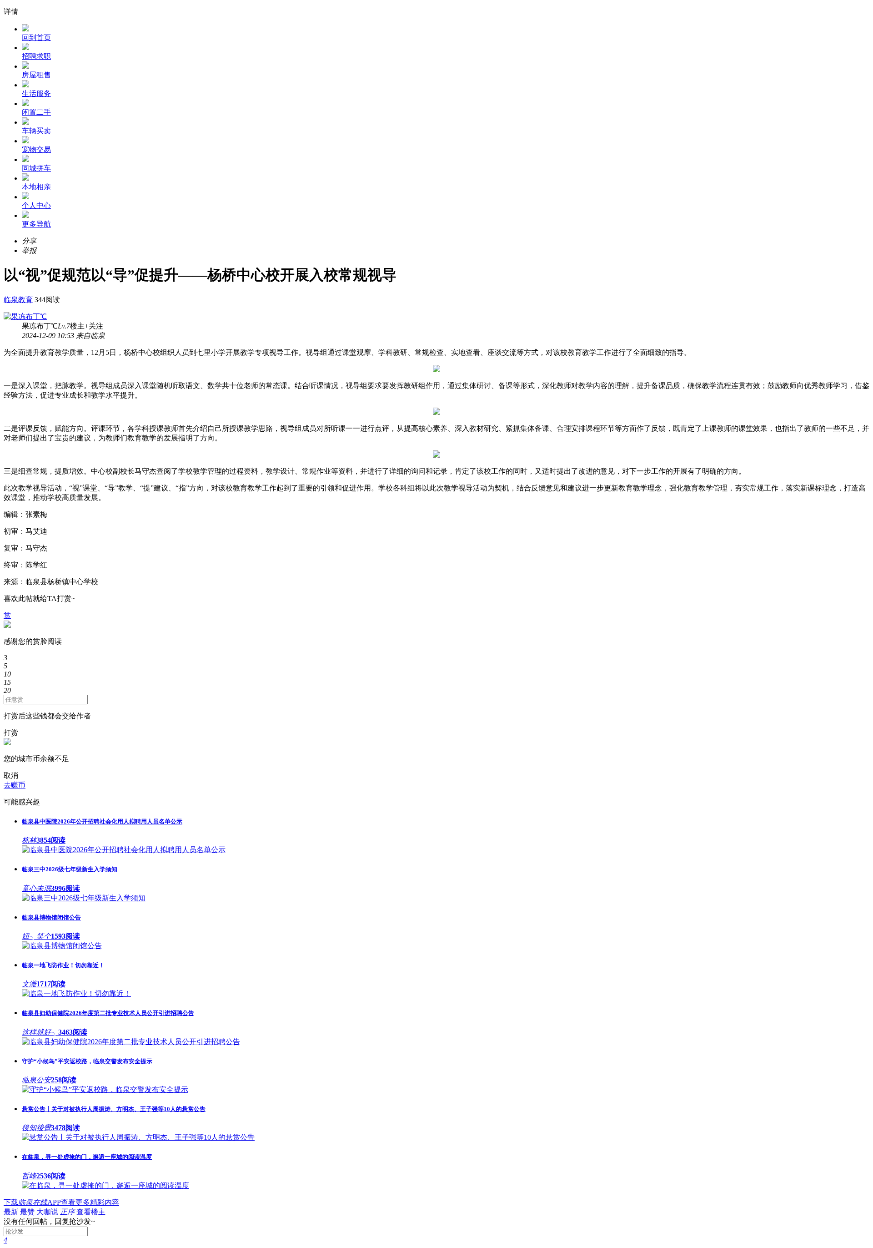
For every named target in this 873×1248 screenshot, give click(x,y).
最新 (11, 1212)
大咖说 (47, 1212)
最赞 (27, 1212)
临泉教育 (18, 299)
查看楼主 (90, 1212)
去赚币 (14, 785)
